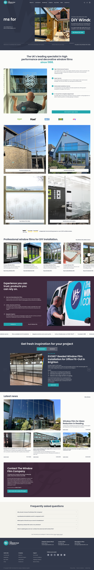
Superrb (28, 568)
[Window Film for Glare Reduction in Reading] (32, 414)
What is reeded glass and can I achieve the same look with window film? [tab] (35, 529)
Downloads (35, 555)
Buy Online (56, 2)
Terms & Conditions (37, 557)
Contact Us (66, 2)
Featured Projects (22, 557)
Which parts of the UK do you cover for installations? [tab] (30, 520)
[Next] (89, 254)
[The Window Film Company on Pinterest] (61, 555)
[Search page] (84, 2)
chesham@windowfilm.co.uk (48, 544)
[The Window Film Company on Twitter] (55, 555)
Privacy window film (17, 30)
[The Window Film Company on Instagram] (51, 555)
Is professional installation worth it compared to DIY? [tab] (30, 516)
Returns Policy (36, 561)
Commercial (37, 2)
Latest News (21, 559)
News (61, 2)
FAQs (55, 534)
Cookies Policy (87, 568)
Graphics (51, 2)
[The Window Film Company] (9, 3)
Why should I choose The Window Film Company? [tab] (29, 512)
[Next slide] (89, 369)
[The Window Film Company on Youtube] (64, 555)
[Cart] (89, 2)
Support (35, 553)
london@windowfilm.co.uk (63, 544)
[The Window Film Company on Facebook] (48, 555)
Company (20, 553)
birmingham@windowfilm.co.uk (81, 544)
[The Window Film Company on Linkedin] (58, 555)
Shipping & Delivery (37, 559)
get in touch (59, 534)
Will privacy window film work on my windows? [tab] (29, 524)
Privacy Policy (72, 568)
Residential (44, 2)
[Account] (87, 2)
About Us (31, 2)
